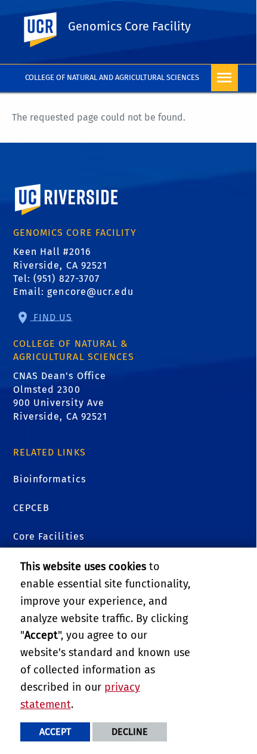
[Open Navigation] (224, 77)
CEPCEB (31, 507)
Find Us (51, 316)
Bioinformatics (49, 479)
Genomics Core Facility (129, 26)
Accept (55, 731)
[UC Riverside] (47, 30)
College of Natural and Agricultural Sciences (112, 77)
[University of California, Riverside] (66, 216)
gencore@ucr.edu (90, 291)
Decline (130, 731)
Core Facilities (49, 536)
